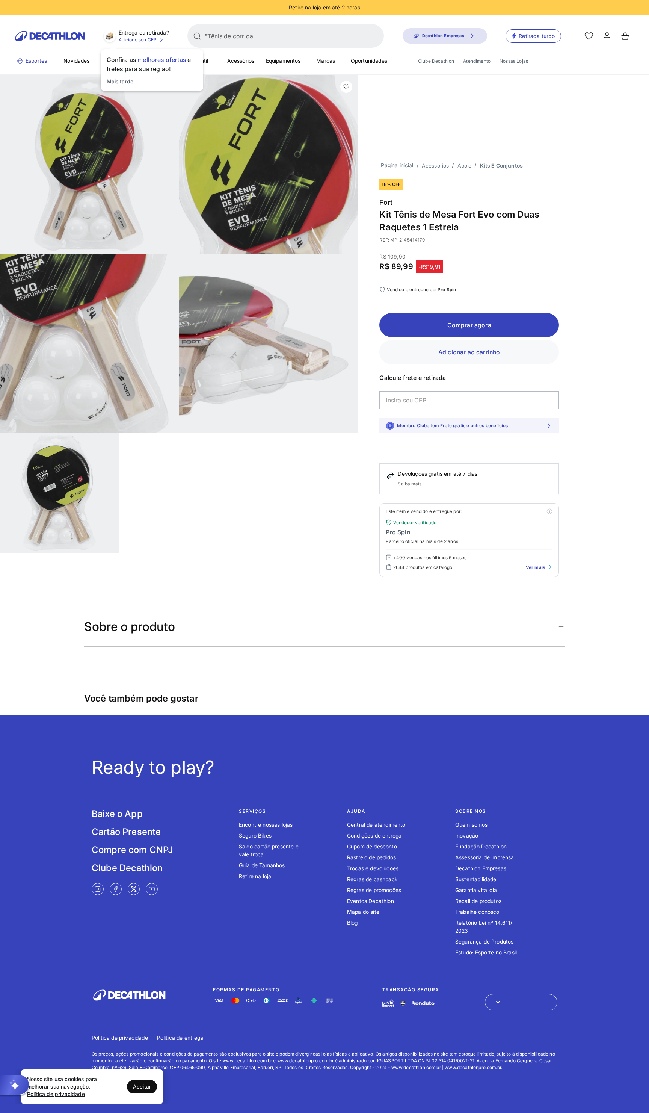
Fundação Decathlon (481, 846)
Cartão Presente (126, 831)
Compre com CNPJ (132, 849)
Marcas (325, 60)
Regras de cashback (372, 879)
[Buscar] (197, 36)
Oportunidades (369, 60)
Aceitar (142, 1086)
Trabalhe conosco (477, 912)
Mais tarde (120, 81)
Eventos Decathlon (370, 901)
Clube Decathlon (436, 61)
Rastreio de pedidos (371, 857)
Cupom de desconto (372, 846)
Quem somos (471, 824)
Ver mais (535, 567)
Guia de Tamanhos (262, 865)
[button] (14, 1085)
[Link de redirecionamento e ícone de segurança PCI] (403, 1003)
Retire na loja (255, 876)
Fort (385, 202)
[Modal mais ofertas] (549, 511)
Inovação (466, 835)
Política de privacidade (120, 1037)
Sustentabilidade (476, 879)
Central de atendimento (376, 824)
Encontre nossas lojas (266, 824)
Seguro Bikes (255, 835)
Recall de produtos (478, 901)
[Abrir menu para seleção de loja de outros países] (521, 1002)
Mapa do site (363, 912)
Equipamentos (283, 60)
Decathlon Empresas (480, 868)
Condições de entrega (374, 835)
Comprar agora (469, 325)
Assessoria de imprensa (484, 857)
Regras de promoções (374, 890)
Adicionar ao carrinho (469, 352)
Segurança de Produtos (484, 941)
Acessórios (241, 60)
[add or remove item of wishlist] (346, 87)
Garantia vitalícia (476, 890)
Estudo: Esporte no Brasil (486, 952)
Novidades (76, 60)
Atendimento (477, 61)
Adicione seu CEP (138, 39)
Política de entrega (180, 1037)
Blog (352, 922)
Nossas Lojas (514, 61)
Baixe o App (117, 813)
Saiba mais (409, 484)
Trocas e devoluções (372, 868)
